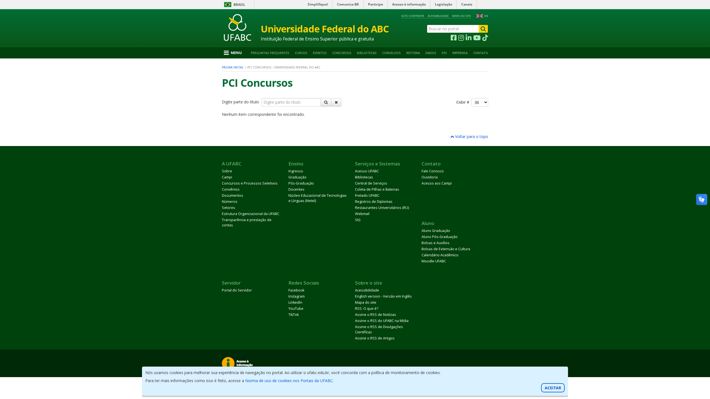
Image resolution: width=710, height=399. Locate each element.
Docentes (296, 189)
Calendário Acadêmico (440, 255)
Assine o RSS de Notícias (375, 314)
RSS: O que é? (366, 308)
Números (229, 201)
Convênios (231, 189)
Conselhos (391, 53)
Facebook (296, 290)
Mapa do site (461, 16)
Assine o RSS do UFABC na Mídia (382, 320)
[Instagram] (461, 38)
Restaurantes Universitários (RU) (382, 207)
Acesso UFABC (367, 171)
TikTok (293, 314)
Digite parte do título (241, 101)
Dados (430, 53)
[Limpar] (336, 102)
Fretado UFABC (367, 195)
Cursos (301, 53)
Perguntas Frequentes (270, 53)
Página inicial (233, 67)
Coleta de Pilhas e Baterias (377, 189)
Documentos (232, 195)
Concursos (341, 53)
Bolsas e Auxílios (436, 243)
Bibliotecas (367, 53)
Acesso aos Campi (437, 183)
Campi (227, 177)
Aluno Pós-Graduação (440, 236)
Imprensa (460, 53)
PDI (444, 53)
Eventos (320, 53)
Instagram (296, 296)
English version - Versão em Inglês (383, 296)
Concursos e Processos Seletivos (250, 183)
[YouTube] (477, 38)
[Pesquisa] (326, 102)
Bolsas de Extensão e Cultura (446, 249)
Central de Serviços (371, 183)
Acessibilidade (438, 16)
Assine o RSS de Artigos (375, 338)
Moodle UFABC (434, 261)
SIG (358, 220)
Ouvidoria (430, 177)
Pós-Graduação (301, 183)
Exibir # (463, 102)
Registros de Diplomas (373, 201)
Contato (480, 53)
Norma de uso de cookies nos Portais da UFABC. (289, 380)
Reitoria (413, 53)
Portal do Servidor (237, 290)
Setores (228, 207)
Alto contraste (412, 16)
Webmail (362, 213)
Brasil (239, 4)
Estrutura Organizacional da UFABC (250, 213)
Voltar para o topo (471, 136)
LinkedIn (295, 302)
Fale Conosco (433, 171)
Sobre (227, 171)
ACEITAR (553, 387)
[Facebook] (454, 38)
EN (486, 16)
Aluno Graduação (436, 230)
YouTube (295, 308)
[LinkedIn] (468, 38)
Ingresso (295, 171)
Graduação (297, 177)
